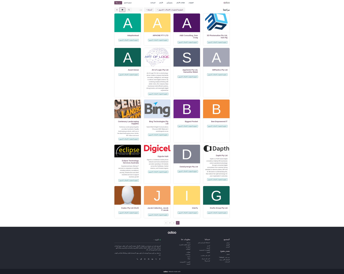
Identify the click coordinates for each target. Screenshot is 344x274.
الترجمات (227, 261)
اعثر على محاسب (205, 255)
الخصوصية (182, 262)
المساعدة (152, 2)
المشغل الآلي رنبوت (224, 259)
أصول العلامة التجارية (184, 244)
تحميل (228, 254)
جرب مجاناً (118, 2)
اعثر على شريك (206, 258)
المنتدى (228, 247)
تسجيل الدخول (128, 2)
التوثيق (228, 244)
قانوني (188, 262)
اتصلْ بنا (188, 247)
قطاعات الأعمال (180, 2)
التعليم (208, 252)
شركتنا (188, 242)
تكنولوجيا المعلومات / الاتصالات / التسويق (171, 10)
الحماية (188, 264)
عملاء (188, 258)
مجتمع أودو (170, 2)
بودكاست (187, 254)
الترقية (208, 248)
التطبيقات (191, 2)
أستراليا (150, 10)
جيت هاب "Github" (224, 257)
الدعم (208, 246)
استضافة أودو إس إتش (204, 242)
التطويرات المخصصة (204, 250)
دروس (228, 242)
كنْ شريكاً (207, 261)
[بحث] (129, 10)
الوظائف (188, 249)
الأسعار (161, 2)
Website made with (174, 271)
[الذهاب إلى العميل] (216, 23)
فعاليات (188, 252)
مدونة (188, 256)
